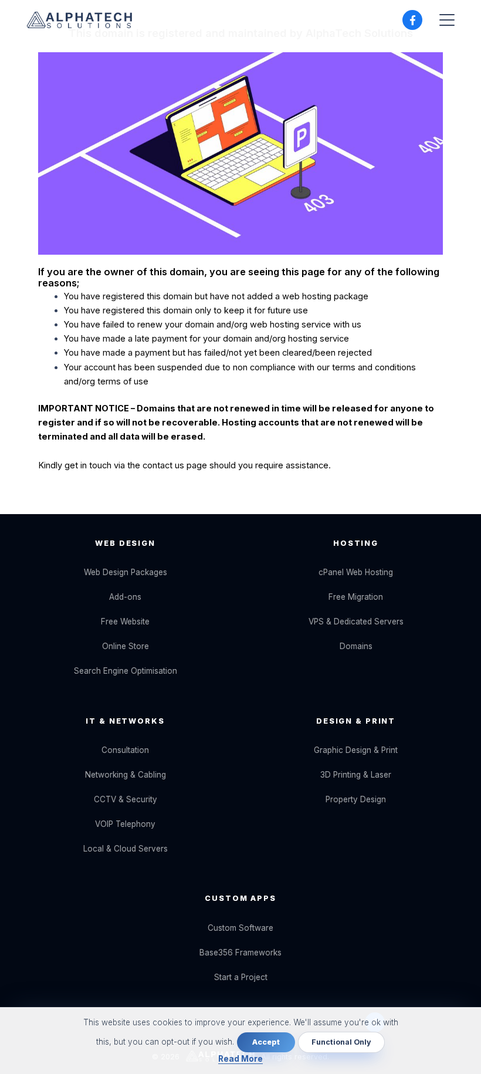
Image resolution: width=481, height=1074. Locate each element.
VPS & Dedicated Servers (356, 621)
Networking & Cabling (125, 774)
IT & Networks (125, 721)
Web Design (125, 543)
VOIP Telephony (125, 824)
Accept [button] (266, 1042)
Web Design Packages (125, 572)
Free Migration (355, 597)
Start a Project (240, 977)
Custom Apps (240, 898)
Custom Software (240, 928)
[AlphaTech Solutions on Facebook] (412, 20)
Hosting (355, 543)
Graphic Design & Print (356, 750)
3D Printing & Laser (355, 774)
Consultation (125, 750)
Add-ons (125, 597)
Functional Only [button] (341, 1042)
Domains (356, 646)
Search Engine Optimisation (125, 671)
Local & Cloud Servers (125, 848)
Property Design (356, 799)
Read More (240, 1058)
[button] (447, 20)
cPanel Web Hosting (356, 572)
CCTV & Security (125, 799)
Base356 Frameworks (240, 952)
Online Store (125, 646)
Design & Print (355, 721)
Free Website (125, 621)
